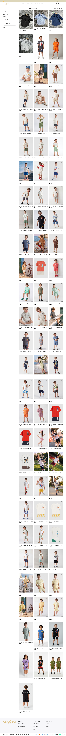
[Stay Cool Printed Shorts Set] (41, 664)
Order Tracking (35, 726)
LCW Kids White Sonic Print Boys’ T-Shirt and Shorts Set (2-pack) (56, 569)
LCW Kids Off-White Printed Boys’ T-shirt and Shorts (56, 400)
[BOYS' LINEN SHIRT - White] (26, 44)
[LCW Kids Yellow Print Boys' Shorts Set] (56, 583)
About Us (47, 723)
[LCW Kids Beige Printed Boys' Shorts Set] (56, 122)
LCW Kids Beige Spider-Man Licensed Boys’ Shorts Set (41, 182)
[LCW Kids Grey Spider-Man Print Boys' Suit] (41, 340)
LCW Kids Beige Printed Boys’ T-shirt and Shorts (26, 157)
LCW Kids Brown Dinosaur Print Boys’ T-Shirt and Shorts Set (41, 254)
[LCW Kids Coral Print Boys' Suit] (56, 268)
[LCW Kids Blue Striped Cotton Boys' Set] (56, 219)
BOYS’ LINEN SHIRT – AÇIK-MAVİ (40, 28)
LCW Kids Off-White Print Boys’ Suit (26, 400)
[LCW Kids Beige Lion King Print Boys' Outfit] (56, 74)
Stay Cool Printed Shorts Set (39, 678)
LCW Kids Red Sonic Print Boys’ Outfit (56, 424)
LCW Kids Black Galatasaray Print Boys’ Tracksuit (41, 230)
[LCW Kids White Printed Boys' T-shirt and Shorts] (41, 558)
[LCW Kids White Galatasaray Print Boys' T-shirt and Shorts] (56, 461)
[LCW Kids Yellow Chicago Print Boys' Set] (26, 583)
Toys (4, 12)
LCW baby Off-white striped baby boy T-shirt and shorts (26, 85)
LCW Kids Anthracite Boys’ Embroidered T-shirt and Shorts (41, 85)
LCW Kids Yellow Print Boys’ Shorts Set (56, 593)
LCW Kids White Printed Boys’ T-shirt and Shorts (41, 569)
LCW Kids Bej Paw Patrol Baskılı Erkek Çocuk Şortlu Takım (56, 206)
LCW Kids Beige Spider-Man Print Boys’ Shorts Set (56, 182)
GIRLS (32, 3)
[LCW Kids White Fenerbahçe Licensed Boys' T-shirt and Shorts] (41, 461)
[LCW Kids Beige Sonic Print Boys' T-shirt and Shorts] (26, 171)
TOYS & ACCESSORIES (39, 3)
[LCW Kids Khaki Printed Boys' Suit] (41, 364)
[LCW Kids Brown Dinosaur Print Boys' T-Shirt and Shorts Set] (41, 243)
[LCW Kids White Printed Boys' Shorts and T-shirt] (56, 486)
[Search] (62, 3)
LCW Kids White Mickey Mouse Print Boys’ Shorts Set (26, 497)
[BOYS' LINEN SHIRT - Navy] (56, 19)
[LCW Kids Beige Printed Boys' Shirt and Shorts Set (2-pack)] (41, 122)
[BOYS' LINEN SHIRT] (26, 19)
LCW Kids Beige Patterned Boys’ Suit (56, 109)
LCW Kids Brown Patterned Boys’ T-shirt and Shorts (56, 254)
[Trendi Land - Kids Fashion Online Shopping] (6, 4)
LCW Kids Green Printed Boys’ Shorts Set (56, 303)
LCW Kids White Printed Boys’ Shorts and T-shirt (56, 497)
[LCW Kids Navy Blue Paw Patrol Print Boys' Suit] (56, 364)
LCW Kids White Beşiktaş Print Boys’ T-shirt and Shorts (56, 448)
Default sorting (59, 8)
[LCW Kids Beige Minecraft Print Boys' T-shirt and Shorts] (26, 98)
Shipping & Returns (36, 723)
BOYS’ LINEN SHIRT (22, 30)
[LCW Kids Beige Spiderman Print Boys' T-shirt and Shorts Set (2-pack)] (26, 195)
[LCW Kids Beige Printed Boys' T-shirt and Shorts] (26, 146)
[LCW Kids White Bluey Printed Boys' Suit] (26, 461)
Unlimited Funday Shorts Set (24, 711)
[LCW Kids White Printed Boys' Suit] (41, 534)
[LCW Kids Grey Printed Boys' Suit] (56, 316)
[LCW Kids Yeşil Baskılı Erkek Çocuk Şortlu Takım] (26, 631)
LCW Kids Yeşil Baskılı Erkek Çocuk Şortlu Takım (26, 642)
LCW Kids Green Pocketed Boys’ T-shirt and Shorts (41, 303)
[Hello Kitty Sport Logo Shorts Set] (56, 46)
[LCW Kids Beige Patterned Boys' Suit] (56, 98)
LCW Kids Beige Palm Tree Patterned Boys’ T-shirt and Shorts (41, 109)
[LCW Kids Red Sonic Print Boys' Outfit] (56, 413)
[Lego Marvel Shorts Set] (41, 634)
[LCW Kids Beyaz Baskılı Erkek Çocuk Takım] (26, 219)
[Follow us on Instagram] (3, 725)
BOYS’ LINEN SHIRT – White (24, 54)
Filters (5, 8)
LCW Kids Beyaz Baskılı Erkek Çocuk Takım (26, 230)
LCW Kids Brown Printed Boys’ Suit (25, 279)
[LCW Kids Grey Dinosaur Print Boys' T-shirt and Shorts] (26, 316)
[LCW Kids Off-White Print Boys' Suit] (26, 389)
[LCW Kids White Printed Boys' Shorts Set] (26, 510)
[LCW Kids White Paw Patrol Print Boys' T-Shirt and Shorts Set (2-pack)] (41, 486)
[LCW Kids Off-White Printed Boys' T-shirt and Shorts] (56, 389)
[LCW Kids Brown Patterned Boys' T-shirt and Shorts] (56, 243)
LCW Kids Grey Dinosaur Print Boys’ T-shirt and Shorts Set (41, 327)
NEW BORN (24, 3)
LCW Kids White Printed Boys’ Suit (40, 545)
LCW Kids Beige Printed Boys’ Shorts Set (56, 133)
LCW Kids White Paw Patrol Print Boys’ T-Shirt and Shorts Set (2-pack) (41, 497)
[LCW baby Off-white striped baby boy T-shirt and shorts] (26, 74)
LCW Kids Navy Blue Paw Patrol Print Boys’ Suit (56, 375)
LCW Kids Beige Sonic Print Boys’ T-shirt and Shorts (26, 182)
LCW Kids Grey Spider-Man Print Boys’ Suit (41, 351)
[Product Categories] (56, 3)
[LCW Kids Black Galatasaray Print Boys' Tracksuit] (41, 219)
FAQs (34, 729)
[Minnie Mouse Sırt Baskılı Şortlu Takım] (26, 665)
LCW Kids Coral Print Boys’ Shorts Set (41, 279)
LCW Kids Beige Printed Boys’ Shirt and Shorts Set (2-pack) (41, 133)
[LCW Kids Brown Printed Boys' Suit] (26, 268)
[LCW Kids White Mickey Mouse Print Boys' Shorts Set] (26, 486)
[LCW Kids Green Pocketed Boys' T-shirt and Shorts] (41, 292)
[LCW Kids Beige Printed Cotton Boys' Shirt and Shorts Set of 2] (56, 146)
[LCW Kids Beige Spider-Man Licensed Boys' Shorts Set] (41, 171)
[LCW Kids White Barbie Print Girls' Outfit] (41, 437)
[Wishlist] (31, 11)
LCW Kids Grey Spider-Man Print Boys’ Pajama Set (26, 351)
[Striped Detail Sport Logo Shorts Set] (56, 664)
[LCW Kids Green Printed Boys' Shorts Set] (56, 292)
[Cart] (58, 3)
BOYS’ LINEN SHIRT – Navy (54, 29)
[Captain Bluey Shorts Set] (41, 46)
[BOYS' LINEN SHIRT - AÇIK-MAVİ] (41, 18)
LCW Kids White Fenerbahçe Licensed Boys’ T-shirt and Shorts (41, 472)
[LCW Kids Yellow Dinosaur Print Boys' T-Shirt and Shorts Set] (41, 583)
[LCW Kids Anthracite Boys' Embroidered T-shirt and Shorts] (41, 74)
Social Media (48, 726)
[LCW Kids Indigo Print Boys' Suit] (56, 340)
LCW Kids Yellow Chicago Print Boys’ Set (26, 593)
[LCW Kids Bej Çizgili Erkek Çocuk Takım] (41, 195)
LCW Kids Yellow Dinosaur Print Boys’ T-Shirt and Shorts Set (41, 593)
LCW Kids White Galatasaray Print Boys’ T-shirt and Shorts (56, 472)
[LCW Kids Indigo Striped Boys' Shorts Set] (26, 364)
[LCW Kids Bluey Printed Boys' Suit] (26, 243)
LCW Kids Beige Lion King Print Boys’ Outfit (56, 85)
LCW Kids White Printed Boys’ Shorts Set (26, 521)
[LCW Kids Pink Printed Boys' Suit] (41, 413)
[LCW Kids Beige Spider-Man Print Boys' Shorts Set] (56, 171)
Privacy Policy (48, 724)
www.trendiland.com (21, 726)
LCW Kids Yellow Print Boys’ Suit (40, 618)
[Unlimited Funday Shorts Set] (26, 696)
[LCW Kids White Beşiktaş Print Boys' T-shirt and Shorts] (56, 437)
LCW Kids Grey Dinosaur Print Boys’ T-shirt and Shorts (26, 327)
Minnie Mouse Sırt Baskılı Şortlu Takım (26, 679)
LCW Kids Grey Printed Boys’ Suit (55, 327)
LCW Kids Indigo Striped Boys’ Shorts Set (26, 375)
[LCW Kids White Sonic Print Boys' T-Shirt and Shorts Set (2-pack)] (56, 558)
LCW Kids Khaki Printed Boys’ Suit (40, 375)
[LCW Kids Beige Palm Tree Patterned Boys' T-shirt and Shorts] (41, 98)
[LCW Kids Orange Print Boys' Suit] (26, 413)
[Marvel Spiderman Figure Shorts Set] (56, 634)
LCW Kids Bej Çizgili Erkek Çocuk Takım (41, 206)
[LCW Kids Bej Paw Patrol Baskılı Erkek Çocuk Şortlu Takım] (56, 195)
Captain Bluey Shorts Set (39, 60)
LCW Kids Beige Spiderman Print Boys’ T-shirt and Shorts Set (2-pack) (26, 206)
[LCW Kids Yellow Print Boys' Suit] (41, 607)
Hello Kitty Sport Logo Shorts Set (55, 60)
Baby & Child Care (6, 19)
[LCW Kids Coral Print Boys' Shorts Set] (41, 268)
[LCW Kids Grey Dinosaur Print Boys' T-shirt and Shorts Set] (41, 316)
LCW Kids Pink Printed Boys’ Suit (40, 424)
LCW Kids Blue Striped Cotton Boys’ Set (56, 230)
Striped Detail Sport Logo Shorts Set (56, 678)
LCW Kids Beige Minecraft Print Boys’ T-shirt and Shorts (26, 109)
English (53, 0)
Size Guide (35, 728)
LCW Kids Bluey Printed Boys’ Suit (25, 254)
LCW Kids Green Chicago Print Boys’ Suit (26, 303)
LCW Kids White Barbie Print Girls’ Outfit (41, 448)
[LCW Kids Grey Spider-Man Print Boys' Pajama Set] (26, 340)
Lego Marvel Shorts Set (38, 648)
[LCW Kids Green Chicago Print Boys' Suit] (26, 292)
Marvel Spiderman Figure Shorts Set (56, 648)
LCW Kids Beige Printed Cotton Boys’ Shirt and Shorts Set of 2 (56, 157)
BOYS (28, 3)
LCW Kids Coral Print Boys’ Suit (55, 279)
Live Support (35, 724)
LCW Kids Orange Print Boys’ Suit (25, 424)
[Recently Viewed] (64, 734)
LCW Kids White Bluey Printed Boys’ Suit (26, 472)
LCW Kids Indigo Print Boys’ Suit (55, 351)
